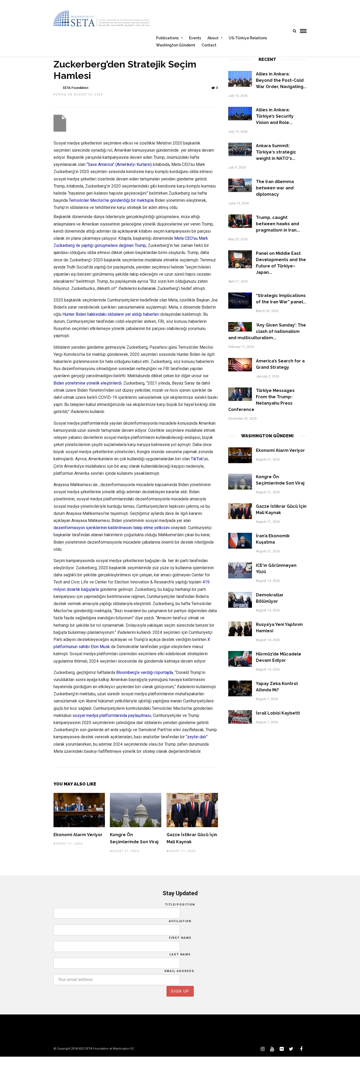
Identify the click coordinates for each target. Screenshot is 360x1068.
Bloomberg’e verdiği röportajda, (145, 672)
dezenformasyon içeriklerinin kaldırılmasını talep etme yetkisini (111, 527)
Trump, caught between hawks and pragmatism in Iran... (278, 224)
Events (195, 38)
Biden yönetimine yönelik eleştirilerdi (87, 383)
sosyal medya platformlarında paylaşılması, (112, 715)
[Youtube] (272, 1049)
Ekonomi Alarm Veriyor (78, 834)
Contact (209, 45)
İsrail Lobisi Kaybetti (278, 713)
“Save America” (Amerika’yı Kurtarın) (119, 164)
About (212, 38)
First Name (180, 938)
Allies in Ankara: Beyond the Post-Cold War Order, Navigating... (281, 80)
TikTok (197, 458)
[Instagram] (262, 1049)
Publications (167, 38)
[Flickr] (281, 1049)
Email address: (180, 971)
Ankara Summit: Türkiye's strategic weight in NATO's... (276, 152)
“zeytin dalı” (197, 736)
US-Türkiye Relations (248, 38)
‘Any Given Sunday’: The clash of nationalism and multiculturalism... (267, 331)
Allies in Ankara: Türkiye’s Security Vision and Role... (275, 116)
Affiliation (180, 921)
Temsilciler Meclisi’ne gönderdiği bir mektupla (112, 200)
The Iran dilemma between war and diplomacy (275, 188)
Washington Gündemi (175, 45)
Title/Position (180, 904)
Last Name (180, 954)
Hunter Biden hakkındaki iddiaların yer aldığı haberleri (110, 314)
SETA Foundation (75, 88)
